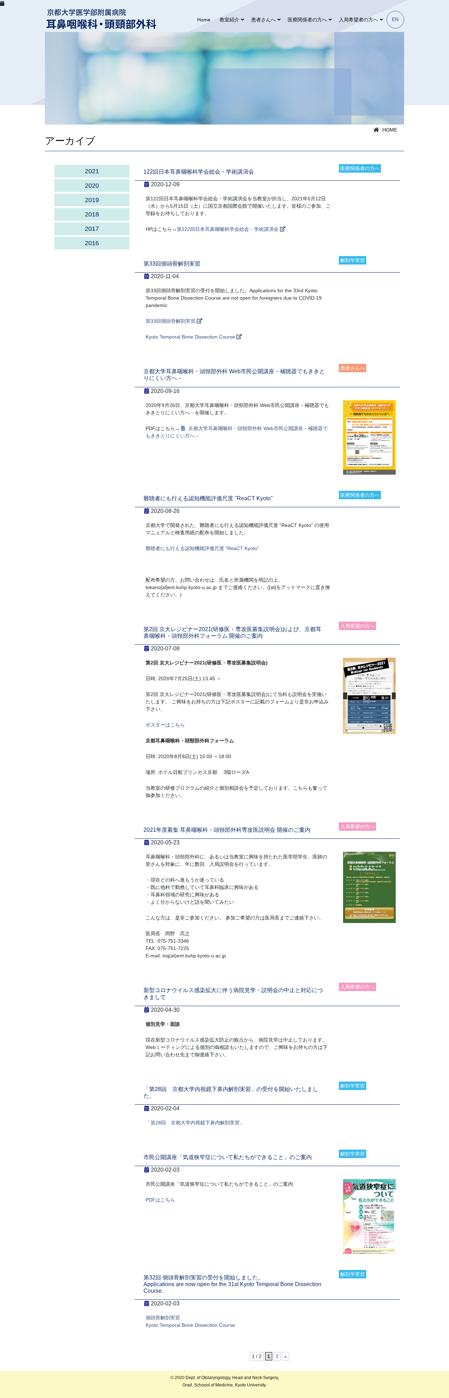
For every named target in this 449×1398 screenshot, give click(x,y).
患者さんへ (263, 19)
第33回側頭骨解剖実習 (171, 321)
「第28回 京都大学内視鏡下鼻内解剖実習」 (195, 1122)
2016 (92, 243)
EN (395, 19)
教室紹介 (229, 19)
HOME (389, 130)
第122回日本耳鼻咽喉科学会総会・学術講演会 (228, 229)
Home (203, 19)
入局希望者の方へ (358, 19)
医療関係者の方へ (307, 19)
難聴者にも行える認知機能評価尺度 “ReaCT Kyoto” (202, 548)
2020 (92, 185)
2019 (92, 199)
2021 (92, 171)
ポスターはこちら (165, 725)
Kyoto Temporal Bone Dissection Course (191, 337)
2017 (92, 228)
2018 (92, 214)
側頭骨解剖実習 (163, 1317)
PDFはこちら (160, 1200)
